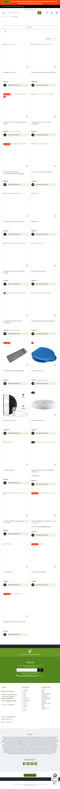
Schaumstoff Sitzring (37, 420)
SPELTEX (25, 691)
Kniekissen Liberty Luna (38, 271)
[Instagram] (28, 763)
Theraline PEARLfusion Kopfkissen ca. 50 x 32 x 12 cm (43, 522)
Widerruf (43, 692)
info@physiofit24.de (7, 698)
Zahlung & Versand (45, 694)
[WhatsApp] (32, 763)
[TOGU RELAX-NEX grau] (44, 556)
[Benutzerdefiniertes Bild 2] (8, 722)
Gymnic (25, 710)
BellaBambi (26, 705)
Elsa (24, 703)
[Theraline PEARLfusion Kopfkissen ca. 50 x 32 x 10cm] (16, 505)
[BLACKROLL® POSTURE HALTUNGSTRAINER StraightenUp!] (16, 156)
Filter (31, 27)
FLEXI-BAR (26, 689)
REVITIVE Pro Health (9, 420)
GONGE (25, 702)
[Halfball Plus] (44, 206)
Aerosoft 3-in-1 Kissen (9, 72)
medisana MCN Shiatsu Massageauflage (43, 321)
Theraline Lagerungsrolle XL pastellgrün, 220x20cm (43, 471)
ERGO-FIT (26, 706)
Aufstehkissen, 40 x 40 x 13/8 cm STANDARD (41, 123)
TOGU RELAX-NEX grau (38, 572)
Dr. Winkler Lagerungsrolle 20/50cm (13, 221)
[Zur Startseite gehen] (30, 9)
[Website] (35, 763)
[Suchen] (39, 12)
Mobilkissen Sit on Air (37, 370)
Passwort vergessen (45, 708)
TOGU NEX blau (8, 572)
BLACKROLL (26, 697)
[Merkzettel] (47, 12)
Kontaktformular (11, 704)
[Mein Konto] (52, 12)
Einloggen (43, 707)
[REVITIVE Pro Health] (16, 405)
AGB (22, 676)
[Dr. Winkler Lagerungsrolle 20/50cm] (16, 206)
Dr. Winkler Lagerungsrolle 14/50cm (41, 172)
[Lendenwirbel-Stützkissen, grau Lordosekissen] (16, 305)
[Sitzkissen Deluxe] (16, 454)
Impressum (44, 689)
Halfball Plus (35, 221)
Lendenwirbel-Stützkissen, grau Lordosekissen (12, 321)
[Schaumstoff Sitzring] (44, 405)
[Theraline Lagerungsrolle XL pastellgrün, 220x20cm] (44, 454)
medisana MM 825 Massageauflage (13, 370)
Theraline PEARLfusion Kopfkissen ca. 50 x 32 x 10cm (15, 522)
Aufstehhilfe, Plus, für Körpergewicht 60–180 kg (15, 123)
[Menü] (3, 12)
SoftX (25, 692)
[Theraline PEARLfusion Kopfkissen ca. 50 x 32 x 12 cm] (44, 505)
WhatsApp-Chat (11, 700)
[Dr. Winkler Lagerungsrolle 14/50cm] (44, 156)
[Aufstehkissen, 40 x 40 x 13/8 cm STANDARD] (44, 106)
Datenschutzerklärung (46, 693)
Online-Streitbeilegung (46, 698)
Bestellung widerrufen (30, 775)
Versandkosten (28, 784)
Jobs (42, 709)
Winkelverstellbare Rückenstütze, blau (14, 622)
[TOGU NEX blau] (16, 556)
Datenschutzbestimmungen (28, 675)
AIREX (25, 694)
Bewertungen (44, 700)
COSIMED (26, 699)
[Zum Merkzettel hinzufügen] (27, 66)
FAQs (43, 704)
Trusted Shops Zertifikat (46, 703)
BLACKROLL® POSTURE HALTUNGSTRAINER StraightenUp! (13, 172)
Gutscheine (44, 699)
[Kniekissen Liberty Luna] (44, 255)
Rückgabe (43, 702)
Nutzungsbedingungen (34, 673)
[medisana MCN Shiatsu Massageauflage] (44, 305)
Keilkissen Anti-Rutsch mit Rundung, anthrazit (14, 272)
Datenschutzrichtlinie (25, 673)
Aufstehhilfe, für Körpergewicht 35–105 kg (43, 72)
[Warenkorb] (56, 12)
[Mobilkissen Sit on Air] (44, 355)
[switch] (54, 783)
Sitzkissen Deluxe (8, 470)
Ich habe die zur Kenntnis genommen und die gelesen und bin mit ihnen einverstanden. (30, 676)
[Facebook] (24, 763)
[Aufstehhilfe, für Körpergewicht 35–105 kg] (44, 57)
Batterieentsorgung (45, 697)
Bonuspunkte (44, 695)
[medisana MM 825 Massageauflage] (16, 355)
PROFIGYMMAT (27, 700)
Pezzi (25, 708)
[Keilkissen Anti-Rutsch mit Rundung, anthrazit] (16, 255)
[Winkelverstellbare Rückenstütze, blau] (16, 606)
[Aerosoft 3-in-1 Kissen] (16, 57)
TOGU (25, 695)
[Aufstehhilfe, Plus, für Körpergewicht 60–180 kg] (16, 106)
